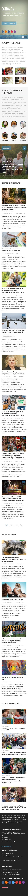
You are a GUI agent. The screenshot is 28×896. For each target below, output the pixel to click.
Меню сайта (7, 37)
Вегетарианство (5, 129)
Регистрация (12, 23)
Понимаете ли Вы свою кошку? (12, 600)
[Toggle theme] (24, 37)
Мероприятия (18, 295)
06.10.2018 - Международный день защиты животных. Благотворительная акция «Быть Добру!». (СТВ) (14, 807)
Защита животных (19, 213)
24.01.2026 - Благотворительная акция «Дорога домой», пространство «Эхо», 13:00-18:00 (13, 413)
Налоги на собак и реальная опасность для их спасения (11, 250)
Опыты (23, 129)
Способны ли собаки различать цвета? (12, 678)
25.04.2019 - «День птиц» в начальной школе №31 (13, 729)
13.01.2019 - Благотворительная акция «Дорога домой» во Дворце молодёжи (14, 753)
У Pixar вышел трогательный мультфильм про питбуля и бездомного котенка (11, 641)
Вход (5, 23)
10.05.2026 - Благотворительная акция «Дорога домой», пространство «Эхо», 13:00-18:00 (13, 290)
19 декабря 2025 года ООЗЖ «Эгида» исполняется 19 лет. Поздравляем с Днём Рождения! (13, 499)
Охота (13, 140)
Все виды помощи (6, 846)
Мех (14, 129)
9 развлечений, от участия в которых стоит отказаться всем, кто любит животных (14, 559)
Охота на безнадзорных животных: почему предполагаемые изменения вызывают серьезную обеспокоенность (14, 208)
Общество (23, 140)
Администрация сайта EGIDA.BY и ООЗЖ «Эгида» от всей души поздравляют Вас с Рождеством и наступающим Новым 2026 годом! (13, 456)
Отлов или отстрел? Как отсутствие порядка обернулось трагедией (13, 331)
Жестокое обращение (8, 336)
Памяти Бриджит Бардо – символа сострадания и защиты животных (13, 373)
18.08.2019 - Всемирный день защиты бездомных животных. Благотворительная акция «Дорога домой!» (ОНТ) (13, 780)
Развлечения (5, 140)
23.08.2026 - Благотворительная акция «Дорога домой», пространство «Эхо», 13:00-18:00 (13, 166)
